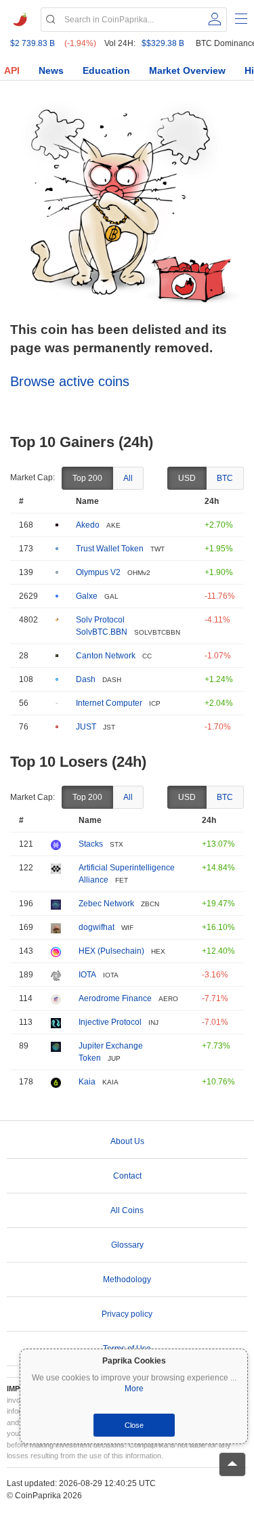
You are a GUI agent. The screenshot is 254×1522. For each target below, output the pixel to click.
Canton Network (105, 655)
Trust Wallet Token (110, 548)
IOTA (87, 974)
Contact (127, 1176)
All (128, 478)
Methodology (127, 1279)
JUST (86, 727)
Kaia (87, 1081)
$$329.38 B (163, 43)
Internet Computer (109, 703)
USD (187, 478)
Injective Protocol (110, 1022)
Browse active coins (69, 381)
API (12, 70)
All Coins (127, 1210)
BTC (225, 478)
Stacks (91, 844)
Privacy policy (127, 1314)
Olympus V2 (98, 572)
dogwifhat (96, 927)
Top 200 (87, 478)
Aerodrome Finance (115, 998)
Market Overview (187, 70)
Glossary (127, 1245)
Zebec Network (106, 903)
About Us (127, 1141)
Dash (86, 679)
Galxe (87, 596)
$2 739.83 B (32, 43)
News (51, 70)
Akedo (88, 525)
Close (134, 1425)
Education (106, 70)
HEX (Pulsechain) (111, 951)
